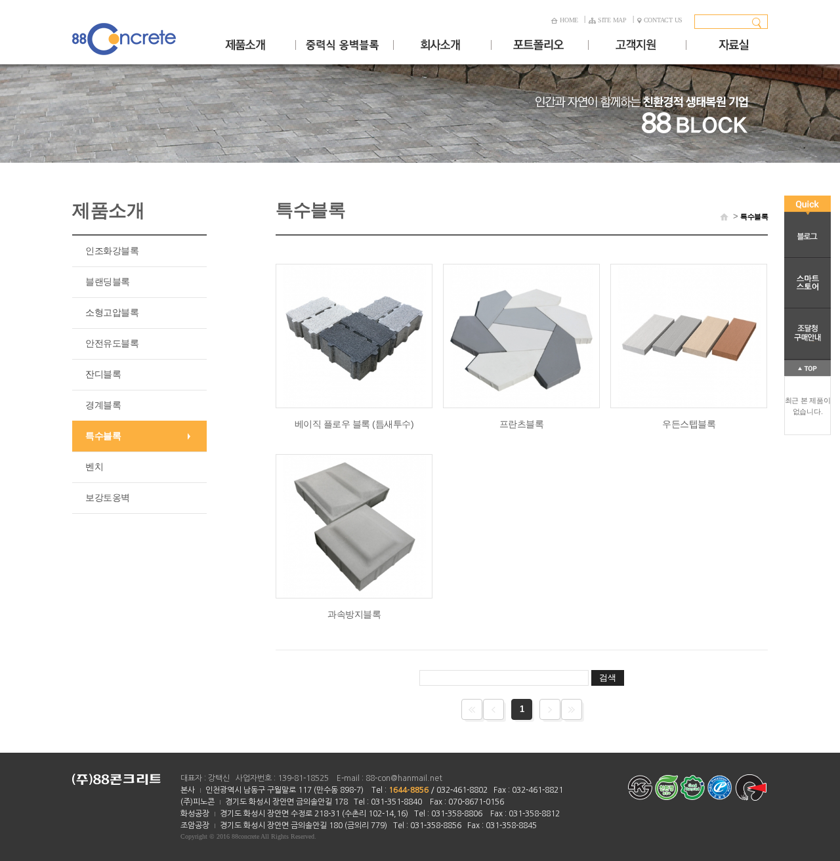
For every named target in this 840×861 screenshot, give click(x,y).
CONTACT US (663, 20)
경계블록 (103, 405)
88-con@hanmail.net (404, 778)
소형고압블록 (111, 312)
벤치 (94, 466)
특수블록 (103, 435)
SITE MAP (612, 20)
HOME (569, 20)
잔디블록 (103, 374)
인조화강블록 (111, 250)
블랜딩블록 (107, 281)
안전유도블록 (111, 343)
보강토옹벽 (107, 497)
